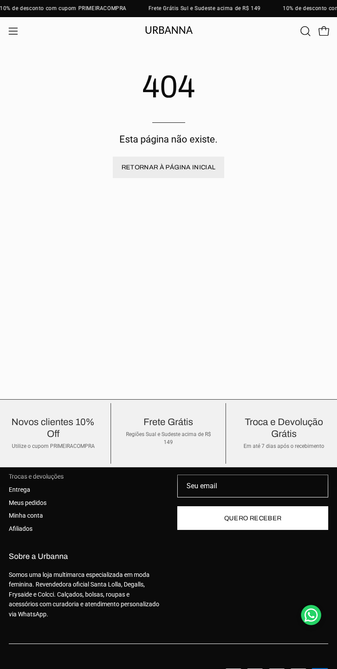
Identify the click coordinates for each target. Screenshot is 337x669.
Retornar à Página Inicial (169, 167)
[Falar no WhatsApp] (311, 615)
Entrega (19, 490)
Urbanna (169, 31)
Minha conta (26, 515)
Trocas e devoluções (36, 476)
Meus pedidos (28, 503)
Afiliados (20, 529)
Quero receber (253, 518)
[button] (304, 31)
